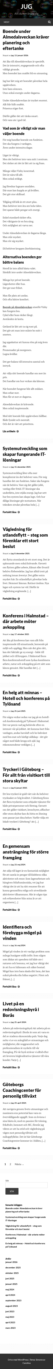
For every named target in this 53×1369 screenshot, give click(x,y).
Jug (26, 6)
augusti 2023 (11, 1306)
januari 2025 (11, 1284)
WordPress (23, 1359)
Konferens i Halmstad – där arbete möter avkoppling (26, 621)
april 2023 (10, 1322)
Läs (11, 431)
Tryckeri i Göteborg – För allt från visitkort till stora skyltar (26, 775)
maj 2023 (9, 1317)
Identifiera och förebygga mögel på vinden (22, 932)
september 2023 (13, 1300)
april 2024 (10, 1295)
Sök (7, 1180)
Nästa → (19, 1164)
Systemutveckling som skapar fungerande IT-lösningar (25, 454)
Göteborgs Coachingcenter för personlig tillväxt (22, 1090)
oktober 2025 (12, 1273)
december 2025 (13, 1267)
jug (12, 55)
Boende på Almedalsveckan (17, 307)
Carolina (27, 1363)
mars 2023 (10, 1327)
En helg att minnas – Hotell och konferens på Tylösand (26, 698)
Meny (6, 22)
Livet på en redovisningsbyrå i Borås (21, 1009)
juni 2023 (9, 1311)
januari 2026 (11, 1262)
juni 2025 (9, 1278)
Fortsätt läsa (11, 512)
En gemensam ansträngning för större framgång (26, 851)
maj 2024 (9, 1289)
